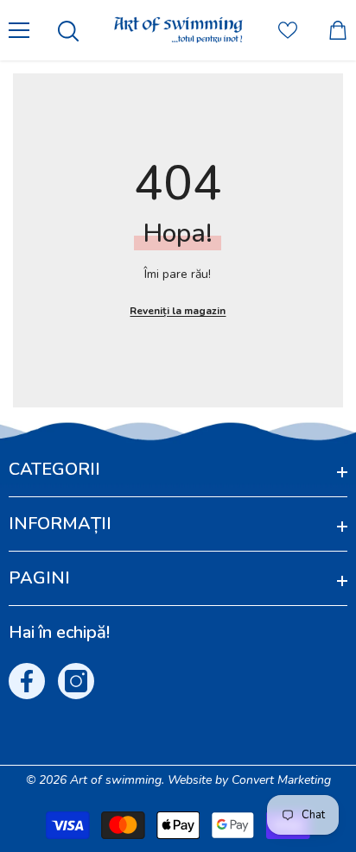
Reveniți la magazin (178, 311)
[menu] (19, 30)
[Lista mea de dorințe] (287, 30)
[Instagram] (76, 681)
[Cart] (337, 30)
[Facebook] (27, 681)
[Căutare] (68, 31)
